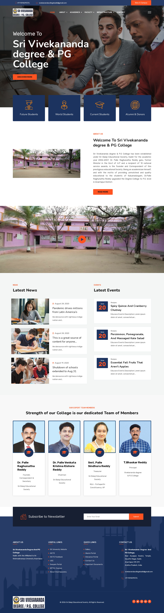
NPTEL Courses (56, 568)
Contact (121, 12)
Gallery (87, 549)
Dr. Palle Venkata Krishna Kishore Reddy (64, 466)
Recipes (114, 303)
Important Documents (94, 564)
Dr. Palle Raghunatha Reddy (26, 466)
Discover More (24, 77)
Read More (103, 192)
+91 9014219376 (131, 578)
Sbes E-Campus (141, 3)
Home (52, 12)
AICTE (52, 553)
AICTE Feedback (56, 557)
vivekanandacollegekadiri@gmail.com (52, 3)
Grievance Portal (91, 557)
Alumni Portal (90, 553)
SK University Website (58, 549)
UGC (51, 561)
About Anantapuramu (58, 572)
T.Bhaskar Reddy (135, 462)
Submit (136, 517)
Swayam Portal (56, 564)
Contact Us (89, 561)
